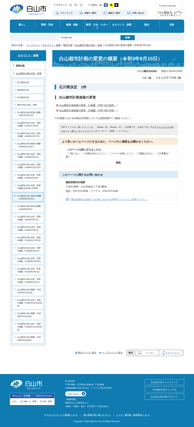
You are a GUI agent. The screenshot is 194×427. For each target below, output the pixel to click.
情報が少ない (146, 153)
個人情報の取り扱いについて (97, 415)
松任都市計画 (23, 97)
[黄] (111, 5)
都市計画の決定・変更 (27, 105)
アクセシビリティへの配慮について (61, 415)
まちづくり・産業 (122, 24)
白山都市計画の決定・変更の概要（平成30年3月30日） (29, 259)
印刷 (144, 78)
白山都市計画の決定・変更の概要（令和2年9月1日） (29, 218)
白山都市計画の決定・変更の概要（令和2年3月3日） (29, 228)
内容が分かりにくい (96, 153)
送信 (118, 162)
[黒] (116, 5)
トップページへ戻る (112, 352)
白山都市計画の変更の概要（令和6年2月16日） (29, 145)
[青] (106, 5)
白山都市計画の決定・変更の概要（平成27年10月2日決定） (29, 303)
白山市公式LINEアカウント (164, 397)
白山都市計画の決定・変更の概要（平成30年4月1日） (29, 249)
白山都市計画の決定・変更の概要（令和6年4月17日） (29, 134)
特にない (75, 153)
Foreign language (167, 6)
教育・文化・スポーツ (97, 26)
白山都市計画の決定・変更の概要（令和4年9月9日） (29, 176)
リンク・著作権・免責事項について (133, 415)
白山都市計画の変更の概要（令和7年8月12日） (29, 113)
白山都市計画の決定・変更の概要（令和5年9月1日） (29, 155)
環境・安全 (47, 24)
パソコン (150, 353)
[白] (101, 5)
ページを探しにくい (123, 153)
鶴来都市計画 (23, 90)
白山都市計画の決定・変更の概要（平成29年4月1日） (29, 270)
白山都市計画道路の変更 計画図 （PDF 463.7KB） (87, 110)
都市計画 (67, 45)
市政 (171, 24)
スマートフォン (173, 353)
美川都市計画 (23, 82)
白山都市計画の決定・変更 (88, 45)
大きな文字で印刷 (166, 77)
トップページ (33, 45)
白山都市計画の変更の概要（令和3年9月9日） (29, 207)
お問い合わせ (73, 394)
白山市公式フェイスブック (164, 382)
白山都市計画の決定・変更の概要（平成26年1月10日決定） (29, 327)
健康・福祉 (72, 24)
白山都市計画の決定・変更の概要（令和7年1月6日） (29, 124)
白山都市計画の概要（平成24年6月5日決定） (29, 338)
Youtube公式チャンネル (164, 389)
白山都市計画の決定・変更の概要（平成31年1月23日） (29, 239)
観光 (146, 24)
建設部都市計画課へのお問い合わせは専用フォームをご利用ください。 (110, 199)
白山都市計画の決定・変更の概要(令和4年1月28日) (29, 186)
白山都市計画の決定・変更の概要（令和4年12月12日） (29, 166)
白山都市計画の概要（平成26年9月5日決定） (29, 314)
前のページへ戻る (87, 352)
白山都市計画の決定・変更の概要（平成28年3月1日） (29, 280)
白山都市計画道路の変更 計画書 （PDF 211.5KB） (87, 105)
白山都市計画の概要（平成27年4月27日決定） (29, 291)
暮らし (22, 24)
